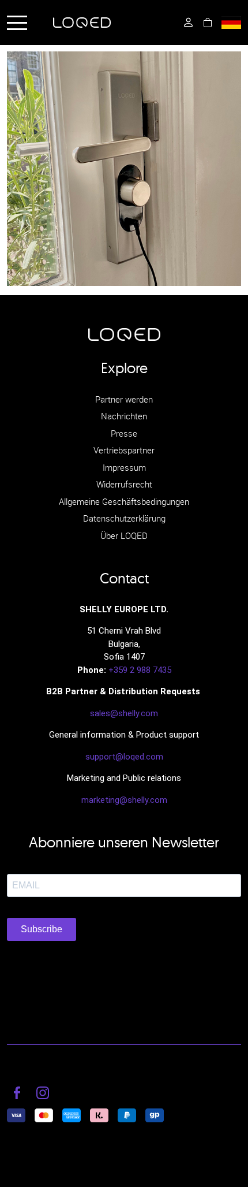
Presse (124, 433)
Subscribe (41, 929)
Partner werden (124, 399)
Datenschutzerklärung (124, 518)
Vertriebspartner (124, 450)
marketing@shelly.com (124, 800)
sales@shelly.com (124, 713)
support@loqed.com (124, 756)
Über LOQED (124, 535)
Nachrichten (124, 416)
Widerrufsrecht (124, 484)
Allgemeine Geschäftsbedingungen (124, 501)
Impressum (124, 467)
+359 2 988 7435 (139, 670)
